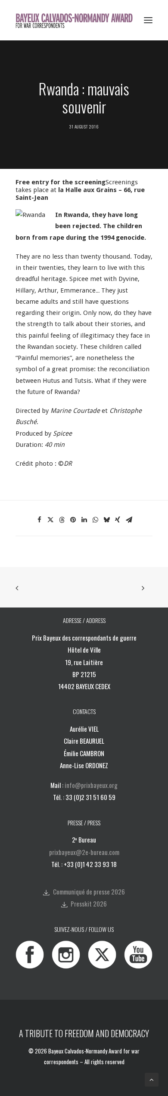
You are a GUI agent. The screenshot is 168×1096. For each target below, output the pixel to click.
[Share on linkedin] (84, 520)
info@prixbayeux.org (91, 785)
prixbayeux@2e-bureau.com (84, 852)
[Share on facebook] (39, 520)
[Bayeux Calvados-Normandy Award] (77, 20)
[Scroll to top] (152, 1079)
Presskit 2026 (89, 903)
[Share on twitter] (50, 520)
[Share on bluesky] (106, 520)
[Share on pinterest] (73, 520)
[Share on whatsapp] (95, 520)
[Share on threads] (61, 520)
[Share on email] (129, 520)
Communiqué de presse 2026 (89, 891)
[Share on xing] (117, 520)
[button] (148, 20)
